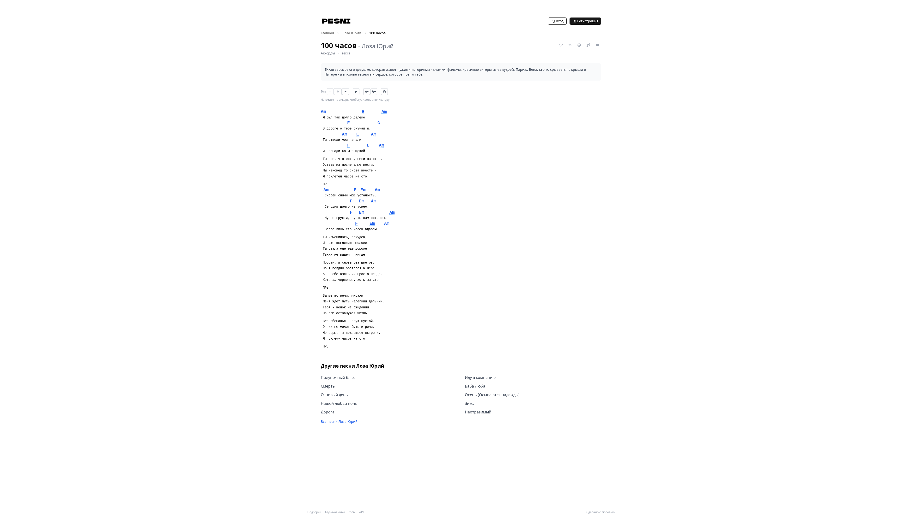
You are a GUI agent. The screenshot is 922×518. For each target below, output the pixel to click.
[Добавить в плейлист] (570, 45)
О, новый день (334, 394)
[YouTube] (597, 45)
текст (346, 53)
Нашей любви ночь (339, 403)
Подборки (314, 512)
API (361, 512)
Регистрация (587, 21)
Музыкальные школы (340, 512)
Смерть (328, 386)
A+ (374, 91)
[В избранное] (561, 45)
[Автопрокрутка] (356, 91)
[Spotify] (579, 45)
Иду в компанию (480, 377)
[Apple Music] (588, 45)
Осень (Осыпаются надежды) (492, 394)
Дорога (327, 412)
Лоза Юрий (351, 33)
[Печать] (384, 91)
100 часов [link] (377, 33)
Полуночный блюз (338, 377)
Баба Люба (475, 386)
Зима (469, 403)
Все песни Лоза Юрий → (341, 421)
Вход (560, 21)
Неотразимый (478, 412)
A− (367, 91)
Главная (327, 33)
